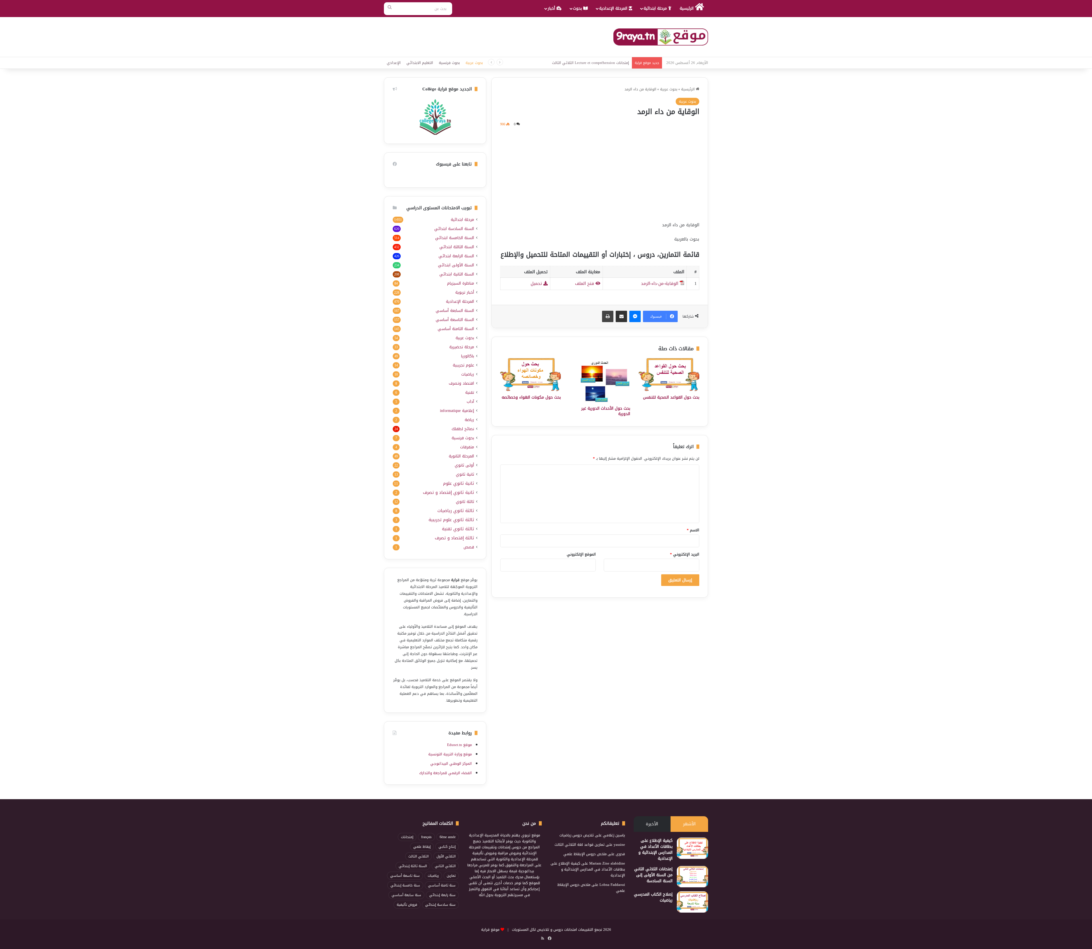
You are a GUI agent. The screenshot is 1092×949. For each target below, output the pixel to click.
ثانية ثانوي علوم (458, 483)
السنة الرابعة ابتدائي (456, 256)
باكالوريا (467, 356)
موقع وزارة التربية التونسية (450, 754)
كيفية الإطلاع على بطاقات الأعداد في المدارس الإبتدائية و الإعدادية (655, 849)
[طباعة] (607, 316)
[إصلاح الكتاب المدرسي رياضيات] (692, 902)
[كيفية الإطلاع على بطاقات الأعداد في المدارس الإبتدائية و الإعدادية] (692, 848)
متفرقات (467, 447)
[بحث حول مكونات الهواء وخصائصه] (530, 374)
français (426, 837)
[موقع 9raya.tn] (660, 36)
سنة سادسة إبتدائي (440, 905)
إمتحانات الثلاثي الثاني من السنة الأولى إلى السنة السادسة (653, 875)
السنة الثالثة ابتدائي (456, 247)
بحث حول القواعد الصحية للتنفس (671, 397)
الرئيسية (687, 8)
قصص (469, 547)
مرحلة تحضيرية (461, 347)
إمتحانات (407, 837)
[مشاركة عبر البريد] (621, 316)
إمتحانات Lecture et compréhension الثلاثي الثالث (590, 62)
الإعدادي (394, 62)
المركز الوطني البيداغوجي (451, 763)
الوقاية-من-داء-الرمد (659, 283)
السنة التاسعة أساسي (455, 320)
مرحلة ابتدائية (656, 8)
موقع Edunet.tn (459, 744)
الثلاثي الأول (446, 856)
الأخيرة (652, 824)
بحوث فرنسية (449, 62)
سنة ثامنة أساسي (442, 885)
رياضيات (467, 374)
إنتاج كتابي (447, 847)
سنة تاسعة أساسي (405, 876)
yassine (619, 844)
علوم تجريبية (463, 365)
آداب (470, 402)
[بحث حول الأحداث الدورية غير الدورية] (599, 380)
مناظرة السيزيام (460, 283)
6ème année (448, 837)
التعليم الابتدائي (419, 62)
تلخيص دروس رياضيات (576, 835)
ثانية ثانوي (465, 474)
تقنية (469, 392)
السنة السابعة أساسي (455, 311)
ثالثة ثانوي (465, 502)
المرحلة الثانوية (461, 456)
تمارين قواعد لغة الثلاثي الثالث (580, 844)
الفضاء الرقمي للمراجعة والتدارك (445, 772)
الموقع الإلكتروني (581, 554)
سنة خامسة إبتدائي (405, 885)
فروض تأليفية (407, 905)
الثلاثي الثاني (445, 866)
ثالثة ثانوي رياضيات (455, 511)
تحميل (537, 283)
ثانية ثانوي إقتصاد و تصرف (448, 493)
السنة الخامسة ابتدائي (454, 238)
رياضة (469, 420)
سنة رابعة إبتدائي (442, 895)
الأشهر (689, 824)
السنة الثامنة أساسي (456, 329)
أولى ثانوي (464, 465)
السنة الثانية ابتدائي (456, 274)
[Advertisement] (599, 173)
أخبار (552, 8)
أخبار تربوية (464, 292)
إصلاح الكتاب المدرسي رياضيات (653, 897)
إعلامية (457, 411)
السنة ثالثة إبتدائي (413, 866)
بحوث (578, 8)
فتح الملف (585, 283)
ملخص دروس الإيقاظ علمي (585, 853)
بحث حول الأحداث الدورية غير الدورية (605, 411)
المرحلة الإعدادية (614, 8)
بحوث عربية (474, 62)
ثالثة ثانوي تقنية (458, 529)
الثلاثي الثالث (418, 856)
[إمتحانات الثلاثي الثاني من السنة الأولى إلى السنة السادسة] (692, 876)
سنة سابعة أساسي (406, 895)
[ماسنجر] (635, 316)
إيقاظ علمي (422, 847)
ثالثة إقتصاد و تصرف (454, 538)
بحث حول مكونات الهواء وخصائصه (531, 397)
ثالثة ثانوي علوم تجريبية (451, 520)
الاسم (693, 530)
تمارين (451, 876)
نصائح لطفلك (463, 429)
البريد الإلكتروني (684, 554)
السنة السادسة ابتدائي (454, 229)
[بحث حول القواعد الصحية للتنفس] (669, 374)
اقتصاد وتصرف (461, 383)
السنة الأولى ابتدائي (456, 265)
